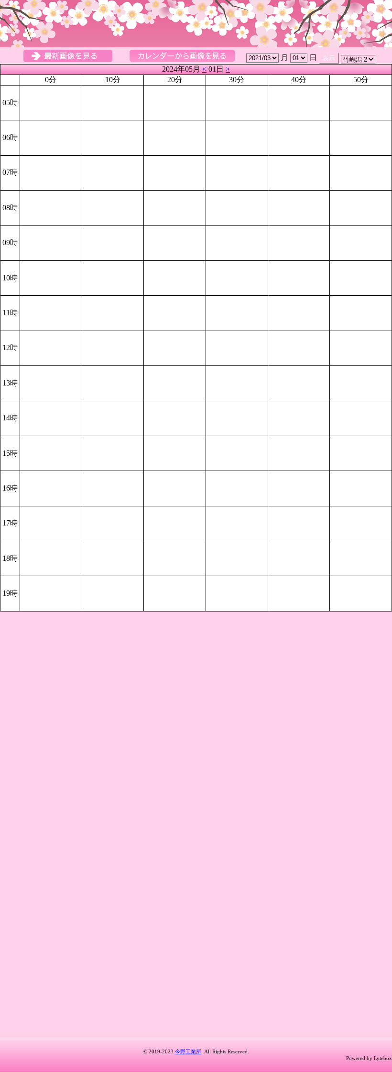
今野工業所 (188, 1051)
